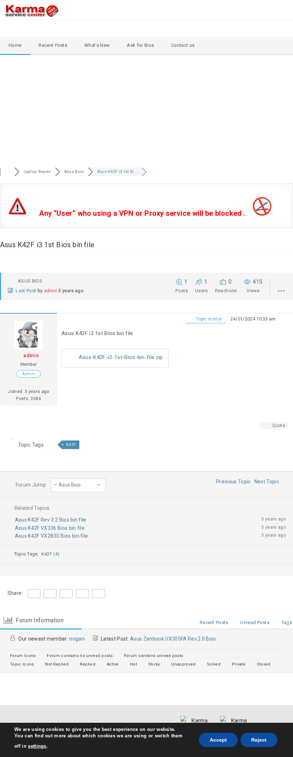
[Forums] (7, 171)
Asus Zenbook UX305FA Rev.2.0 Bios (173, 639)
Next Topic (268, 481)
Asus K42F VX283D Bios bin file (51, 536)
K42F (71, 444)
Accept (218, 740)
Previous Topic (232, 481)
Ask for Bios (140, 45)
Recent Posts (53, 45)
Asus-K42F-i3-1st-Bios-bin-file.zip (120, 357)
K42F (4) (50, 554)
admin (51, 290)
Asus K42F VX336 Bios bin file (50, 528)
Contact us (182, 45)
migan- (77, 639)
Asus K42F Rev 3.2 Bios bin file (50, 520)
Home (15, 45)
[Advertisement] (146, 109)
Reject (259, 740)
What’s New (97, 45)
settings (37, 746)
